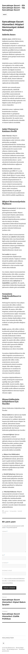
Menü (4, 14)
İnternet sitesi (7, 570)
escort (3, 647)
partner (6, 511)
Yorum (4, 531)
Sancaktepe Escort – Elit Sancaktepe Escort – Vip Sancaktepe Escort (13, 7)
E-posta (5, 563)
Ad (3, 555)
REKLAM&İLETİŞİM (8, 638)
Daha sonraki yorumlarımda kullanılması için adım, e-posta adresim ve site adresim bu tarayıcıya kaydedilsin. (13, 581)
